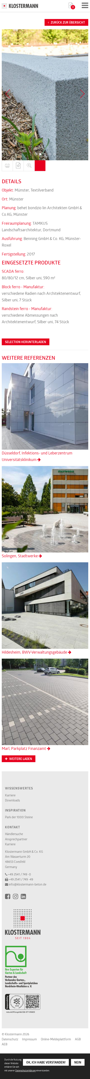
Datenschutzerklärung (25, 1070)
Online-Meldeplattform (56, 1039)
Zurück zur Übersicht (67, 22)
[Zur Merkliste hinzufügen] (18, 165)
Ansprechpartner (16, 839)
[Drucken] (7, 165)
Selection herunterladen (25, 342)
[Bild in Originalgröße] (29, 165)
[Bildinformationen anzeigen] (40, 165)
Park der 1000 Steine (19, 817)
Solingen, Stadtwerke (20, 555)
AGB (78, 1039)
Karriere (10, 795)
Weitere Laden (20, 759)
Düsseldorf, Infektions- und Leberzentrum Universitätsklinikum (37, 456)
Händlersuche (14, 834)
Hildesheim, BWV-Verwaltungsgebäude (35, 652)
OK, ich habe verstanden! (46, 1062)
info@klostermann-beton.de (27, 884)
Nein (77, 1062)
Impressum (29, 1039)
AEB (4, 1044)
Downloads (12, 800)
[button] (35, 154)
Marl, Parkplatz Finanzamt (24, 748)
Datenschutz (10, 1039)
